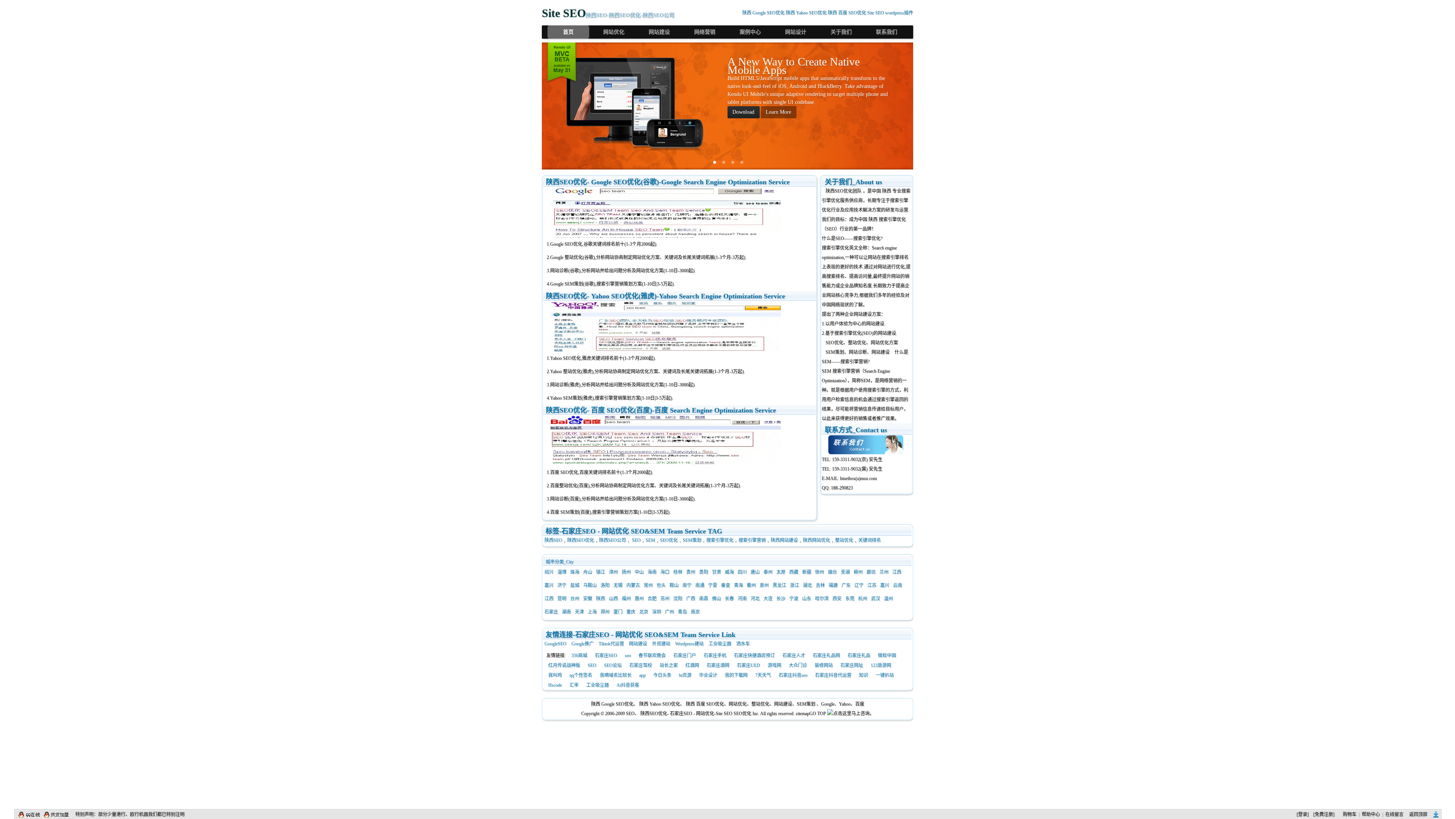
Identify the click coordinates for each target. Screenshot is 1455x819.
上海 (592, 612)
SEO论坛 (613, 665)
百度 (859, 704)
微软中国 (887, 655)
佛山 (716, 598)
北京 (643, 612)
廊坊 (871, 572)
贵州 (690, 572)
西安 (837, 598)
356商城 (579, 655)
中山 (639, 572)
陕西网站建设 (784, 540)
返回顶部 (1418, 814)
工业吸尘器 (720, 643)
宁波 (793, 598)
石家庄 (551, 612)
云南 (897, 585)
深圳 (656, 612)
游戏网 (774, 665)
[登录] (1303, 814)
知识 (863, 675)
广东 (846, 585)
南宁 (687, 585)
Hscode (555, 685)
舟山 (587, 572)
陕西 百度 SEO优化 (847, 13)
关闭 (1436, 814)
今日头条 (662, 675)
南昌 (703, 598)
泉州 (764, 585)
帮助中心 (1371, 814)
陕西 (600, 598)
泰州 (768, 572)
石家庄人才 (793, 655)
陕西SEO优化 (839, 191)
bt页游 (685, 675)
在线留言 (1394, 814)
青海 (738, 585)
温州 (888, 598)
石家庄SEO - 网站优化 (692, 713)
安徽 (587, 598)
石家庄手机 (715, 655)
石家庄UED (748, 665)
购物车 (1349, 814)
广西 (690, 598)
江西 (896, 572)
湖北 (807, 585)
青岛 (682, 612)
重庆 (630, 612)
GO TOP (817, 713)
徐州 (819, 572)
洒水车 (743, 643)
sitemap (802, 713)
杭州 (862, 598)
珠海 (574, 572)
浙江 (794, 585)
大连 (768, 598)
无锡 (618, 585)
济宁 (561, 585)
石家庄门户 (684, 655)
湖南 (566, 612)
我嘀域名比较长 (616, 675)
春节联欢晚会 (652, 655)
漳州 (613, 572)
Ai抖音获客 (627, 685)
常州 (648, 585)
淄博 (561, 572)
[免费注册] (1324, 814)
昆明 (561, 598)
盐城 (574, 585)
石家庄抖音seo (793, 675)
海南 (652, 572)
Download (743, 112)
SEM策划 (692, 540)
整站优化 (844, 540)
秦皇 (725, 585)
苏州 (665, 598)
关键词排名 (869, 540)
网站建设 (659, 32)
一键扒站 (885, 675)
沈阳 (677, 598)
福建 (833, 585)
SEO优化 (669, 540)
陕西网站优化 (816, 540)
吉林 (820, 585)
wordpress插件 (899, 13)
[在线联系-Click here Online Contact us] (867, 445)
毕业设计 (708, 675)
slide (715, 162)
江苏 (871, 585)
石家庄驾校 (640, 665)
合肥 (652, 598)
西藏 (793, 572)
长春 (729, 598)
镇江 (600, 572)
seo (628, 655)
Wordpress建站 (689, 643)
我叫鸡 (555, 675)
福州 (626, 598)
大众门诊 (798, 665)
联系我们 (886, 32)
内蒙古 (633, 585)
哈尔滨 (822, 598)
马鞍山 (590, 585)
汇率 (574, 685)
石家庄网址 (851, 665)
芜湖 (845, 572)
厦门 (618, 612)
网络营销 (704, 32)
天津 (579, 612)
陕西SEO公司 (612, 540)
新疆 (806, 572)
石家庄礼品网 (826, 655)
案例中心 (750, 32)
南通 (699, 585)
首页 (568, 32)
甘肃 (716, 572)
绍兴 (549, 572)
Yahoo (845, 704)
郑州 (605, 612)
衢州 (751, 585)
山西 (613, 598)
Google (827, 704)
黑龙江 (779, 585)
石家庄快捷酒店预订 (754, 655)
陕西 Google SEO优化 (763, 13)
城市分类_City (560, 562)
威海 (729, 572)
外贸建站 (661, 643)
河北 (755, 598)
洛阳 (605, 585)
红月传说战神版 (564, 665)
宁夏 (712, 585)
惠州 (639, 598)
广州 (669, 612)
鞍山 (674, 585)
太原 (780, 572)
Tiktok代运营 (611, 643)
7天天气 (763, 675)
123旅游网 (881, 665)
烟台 (832, 572)
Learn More (778, 112)
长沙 (780, 598)
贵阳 (703, 572)
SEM (650, 540)
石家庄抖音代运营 (833, 675)
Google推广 (582, 643)
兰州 (884, 572)
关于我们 (841, 32)
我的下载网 (736, 675)
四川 (742, 572)
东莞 (849, 598)
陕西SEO (553, 540)
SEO (636, 540)
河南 (742, 598)
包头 (661, 585)
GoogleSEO (555, 643)
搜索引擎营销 (752, 540)
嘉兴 (549, 585)
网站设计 (795, 32)
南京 (695, 612)
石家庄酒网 (718, 665)
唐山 (755, 572)
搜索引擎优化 (720, 540)
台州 (574, 598)
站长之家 (669, 665)
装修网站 (824, 665)
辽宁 (859, 585)
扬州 (626, 572)
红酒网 (692, 665)
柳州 (858, 572)
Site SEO (875, 13)
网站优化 (613, 32)
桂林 (677, 572)
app (642, 675)
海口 (665, 572)
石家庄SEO (606, 655)
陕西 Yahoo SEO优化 (806, 13)
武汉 (875, 598)
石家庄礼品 (859, 655)
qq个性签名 (580, 675)
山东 (806, 598)
